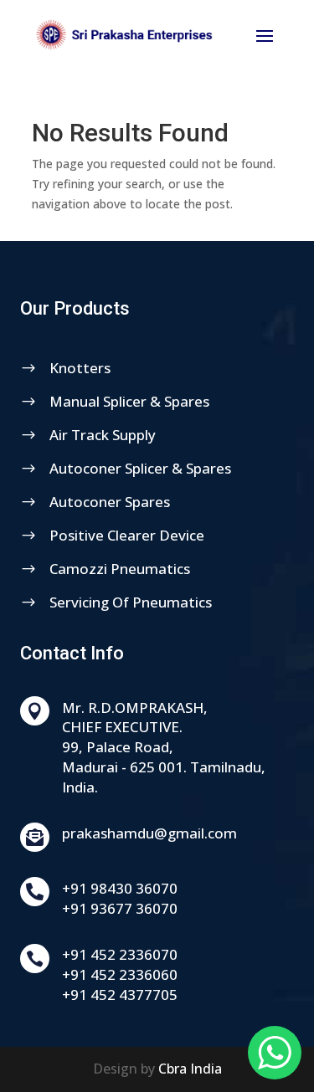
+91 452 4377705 (120, 994)
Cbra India (190, 1068)
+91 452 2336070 (120, 954)
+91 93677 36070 (120, 908)
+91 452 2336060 (120, 974)
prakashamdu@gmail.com (149, 833)
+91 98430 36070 (120, 888)
